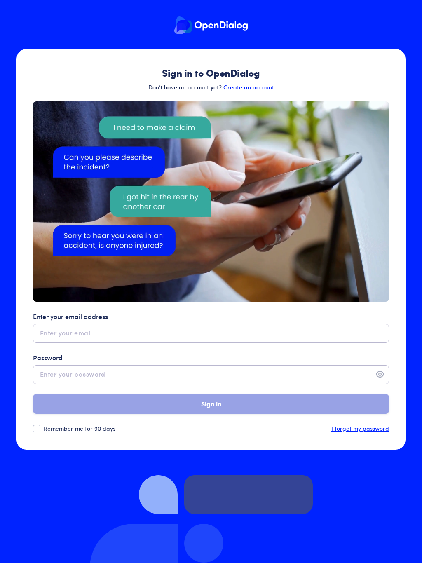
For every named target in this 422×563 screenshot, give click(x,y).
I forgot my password (360, 428)
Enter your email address (70, 316)
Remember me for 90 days (79, 428)
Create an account (248, 87)
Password (48, 357)
